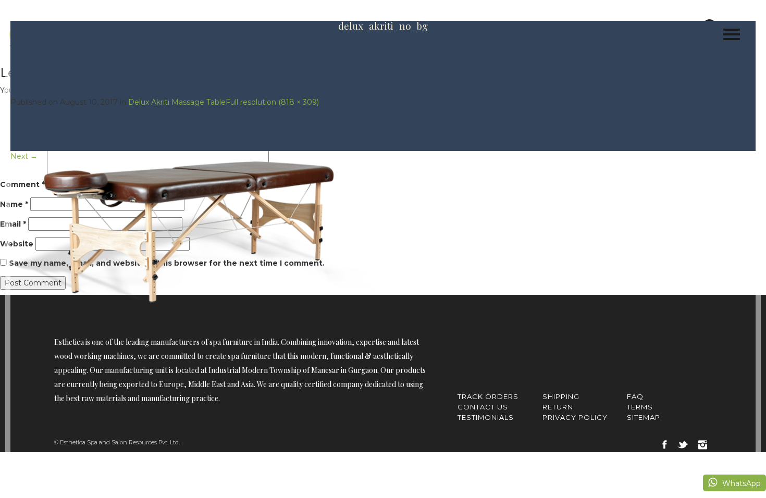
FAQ (635, 396)
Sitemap (643, 417)
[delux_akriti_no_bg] (199, 231)
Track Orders (488, 396)
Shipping (560, 396)
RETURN (557, 407)
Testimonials (486, 417)
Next (24, 156)
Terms (640, 407)
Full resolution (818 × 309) (272, 102)
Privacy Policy (575, 417)
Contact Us (483, 407)
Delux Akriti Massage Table (177, 102)
